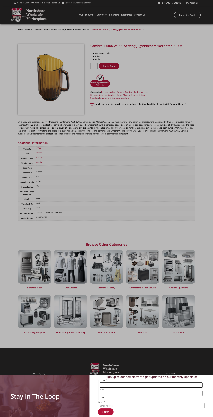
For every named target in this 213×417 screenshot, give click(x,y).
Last (102, 397)
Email (101, 402)
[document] (106, 208)
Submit (105, 411)
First (102, 389)
